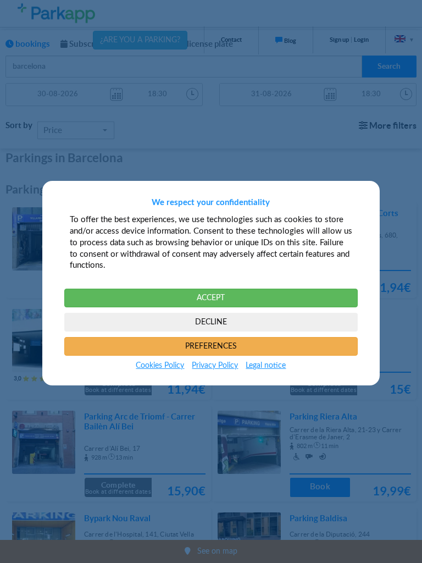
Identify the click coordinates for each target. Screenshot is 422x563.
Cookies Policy (160, 365)
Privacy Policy (215, 365)
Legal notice (266, 365)
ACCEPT (211, 298)
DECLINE (211, 322)
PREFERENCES (211, 346)
